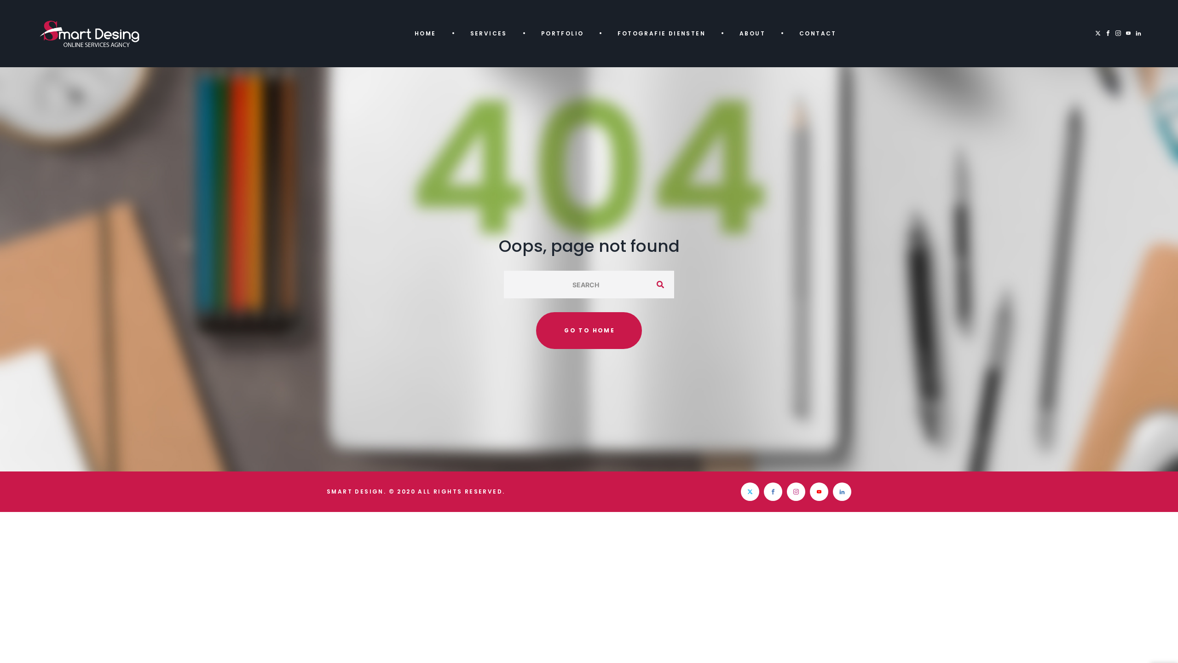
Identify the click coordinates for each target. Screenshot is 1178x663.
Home (425, 33)
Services (488, 33)
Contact (818, 33)
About (752, 33)
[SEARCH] (660, 284)
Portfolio (562, 33)
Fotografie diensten (661, 33)
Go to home (589, 330)
